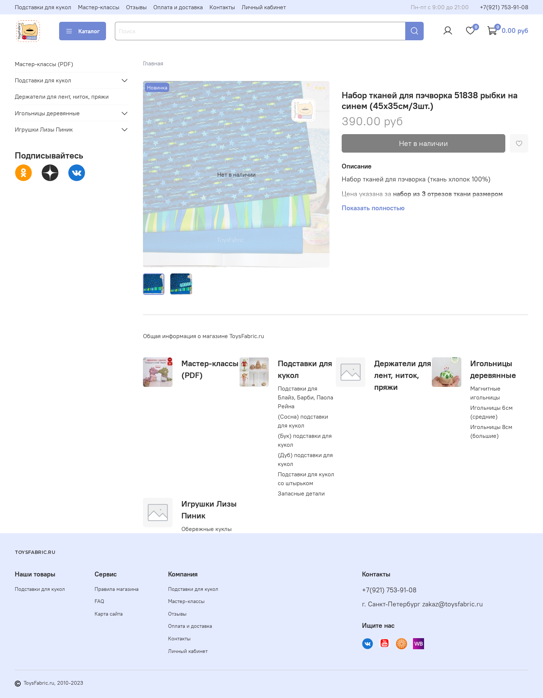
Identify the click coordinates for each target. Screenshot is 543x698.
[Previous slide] (155, 174)
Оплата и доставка (178, 7)
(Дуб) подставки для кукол (305, 459)
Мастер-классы (98, 7)
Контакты (222, 7)
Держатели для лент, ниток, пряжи (402, 375)
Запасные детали (301, 493)
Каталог (89, 31)
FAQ (99, 601)
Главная (153, 63)
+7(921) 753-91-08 (504, 7)
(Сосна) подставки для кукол (303, 421)
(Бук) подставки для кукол (305, 440)
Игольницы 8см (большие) (491, 431)
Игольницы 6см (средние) (491, 412)
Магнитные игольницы (485, 393)
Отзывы (136, 7)
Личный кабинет (264, 7)
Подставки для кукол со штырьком (306, 478)
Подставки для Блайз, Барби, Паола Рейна (305, 397)
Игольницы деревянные (47, 113)
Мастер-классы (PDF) (44, 64)
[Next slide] (318, 174)
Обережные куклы (206, 528)
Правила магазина (117, 589)
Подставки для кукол (43, 7)
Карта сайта (109, 613)
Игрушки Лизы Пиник (44, 129)
